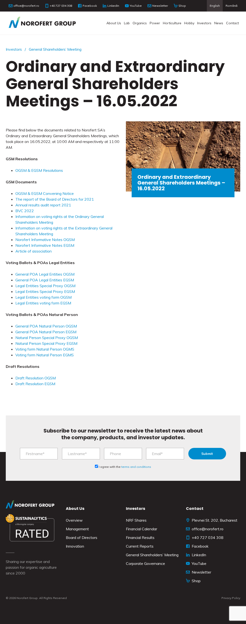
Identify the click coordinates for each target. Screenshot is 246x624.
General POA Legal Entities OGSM (44, 274)
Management (77, 528)
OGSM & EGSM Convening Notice (44, 193)
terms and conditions (136, 467)
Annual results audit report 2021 (43, 205)
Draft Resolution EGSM (35, 383)
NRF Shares (136, 520)
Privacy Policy (230, 598)
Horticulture (172, 23)
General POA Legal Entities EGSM (44, 280)
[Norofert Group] (42, 23)
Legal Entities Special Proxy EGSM (45, 291)
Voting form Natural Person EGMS (44, 354)
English (215, 5)
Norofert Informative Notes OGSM (45, 239)
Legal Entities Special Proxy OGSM (45, 285)
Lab (127, 23)
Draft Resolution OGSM (35, 378)
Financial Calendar (141, 528)
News (218, 23)
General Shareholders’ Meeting (55, 49)
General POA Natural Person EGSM (45, 331)
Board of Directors (81, 537)
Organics (140, 23)
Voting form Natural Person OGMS (44, 349)
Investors (204, 23)
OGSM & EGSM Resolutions (39, 170)
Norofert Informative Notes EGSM (44, 245)
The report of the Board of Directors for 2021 (54, 199)
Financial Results (140, 537)
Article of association (33, 251)
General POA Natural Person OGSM (46, 326)
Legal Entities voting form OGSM (43, 297)
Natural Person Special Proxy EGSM (46, 343)
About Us (113, 23)
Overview (74, 520)
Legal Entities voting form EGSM (43, 303)
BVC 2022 (24, 210)
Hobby (189, 23)
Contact (232, 23)
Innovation (75, 546)
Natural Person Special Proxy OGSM (46, 337)
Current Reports (140, 546)
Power (155, 23)
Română (231, 5)
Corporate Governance (145, 563)
